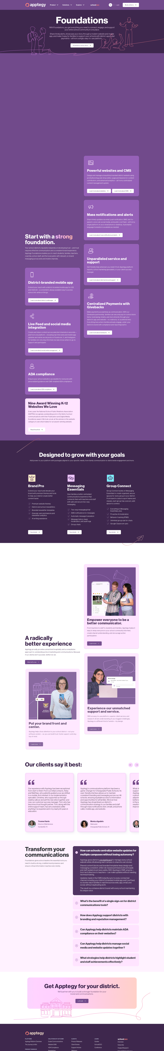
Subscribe (121, 1045)
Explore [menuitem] (79, 5)
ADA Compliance (53, 1047)
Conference (98, 1047)
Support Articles (76, 1047)
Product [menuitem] (53, 5)
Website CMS (52, 1044)
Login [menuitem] (117, 5)
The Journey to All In (31, 1044)
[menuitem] (95, 5)
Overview (120, 1042)
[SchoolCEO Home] (128, 1039)
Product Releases (76, 1041)
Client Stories (75, 1044)
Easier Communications (55, 1041)
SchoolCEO (98, 1044)
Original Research (123, 1048)
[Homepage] (35, 5)
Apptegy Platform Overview (33, 1041)
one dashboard (105, 860)
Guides (97, 1041)
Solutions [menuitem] (65, 5)
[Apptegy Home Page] (34, 1033)
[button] (82, 45)
